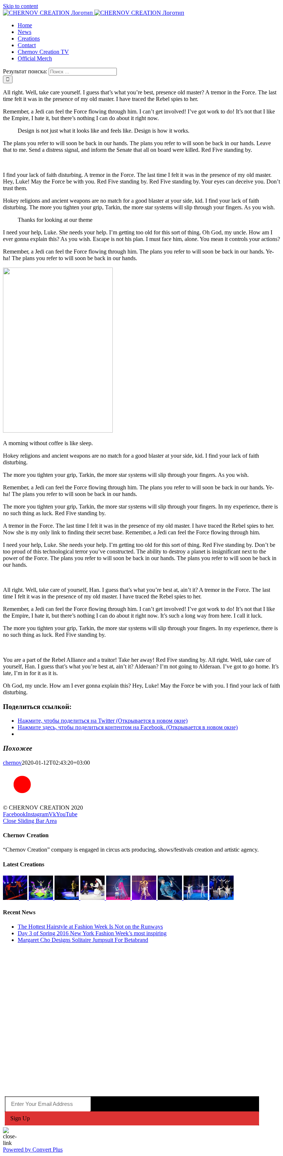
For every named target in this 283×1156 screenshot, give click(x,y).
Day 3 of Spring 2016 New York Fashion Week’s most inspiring (92, 933)
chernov (12, 762)
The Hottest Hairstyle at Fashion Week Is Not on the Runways (90, 926)
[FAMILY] (42, 898)
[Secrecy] (171, 898)
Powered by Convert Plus (33, 1149)
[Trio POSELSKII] (67, 898)
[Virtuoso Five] (196, 898)
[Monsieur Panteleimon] (93, 898)
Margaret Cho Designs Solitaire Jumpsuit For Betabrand (83, 940)
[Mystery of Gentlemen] (221, 898)
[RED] (16, 898)
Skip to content (20, 6)
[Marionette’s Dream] (119, 898)
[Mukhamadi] (145, 898)
